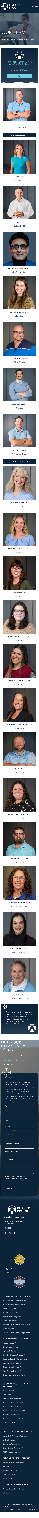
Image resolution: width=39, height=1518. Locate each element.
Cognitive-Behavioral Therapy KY (14, 1355)
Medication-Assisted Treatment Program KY (17, 1324)
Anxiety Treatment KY (10, 1440)
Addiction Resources (10, 1470)
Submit (10, 1188)
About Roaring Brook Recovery (17, 39)
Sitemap (17, 1509)
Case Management (9, 1474)
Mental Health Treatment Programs (15, 1436)
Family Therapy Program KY (12, 1371)
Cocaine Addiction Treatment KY (14, 1411)
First (6, 1113)
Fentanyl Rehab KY (9, 1423)
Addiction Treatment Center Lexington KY (19, 1507)
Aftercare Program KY (10, 1308)
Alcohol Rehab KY (8, 1395)
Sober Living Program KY (11, 1320)
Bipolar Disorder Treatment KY (13, 1448)
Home (3, 39)
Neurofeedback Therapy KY (12, 1347)
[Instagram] (10, 1233)
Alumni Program (8, 1328)
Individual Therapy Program (12, 1363)
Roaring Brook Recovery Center (21, 1504)
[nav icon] (36, 6)
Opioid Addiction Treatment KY (13, 1407)
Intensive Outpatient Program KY (14, 1304)
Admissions (7, 1493)
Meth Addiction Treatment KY (13, 1399)
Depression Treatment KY (11, 1444)
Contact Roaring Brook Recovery (14, 1489)
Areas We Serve (8, 1478)
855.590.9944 (8, 1228)
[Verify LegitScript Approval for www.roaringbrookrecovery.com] (8, 1273)
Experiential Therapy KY (11, 1351)
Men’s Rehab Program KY (11, 1312)
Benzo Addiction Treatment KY (13, 1415)
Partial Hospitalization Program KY (14, 1300)
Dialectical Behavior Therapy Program (15, 1359)
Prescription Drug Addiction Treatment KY (17, 1419)
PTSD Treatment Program (11, 1452)
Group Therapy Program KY (12, 1367)
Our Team (6, 1466)
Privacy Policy (8, 1509)
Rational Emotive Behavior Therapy (14, 1375)
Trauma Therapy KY (9, 1343)
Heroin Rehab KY (8, 1391)
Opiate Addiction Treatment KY (13, 1403)
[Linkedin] (14, 1233)
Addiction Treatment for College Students (17, 1332)
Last (6, 1120)
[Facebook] (6, 1233)
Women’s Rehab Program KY (12, 1316)
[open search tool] (33, 6)
